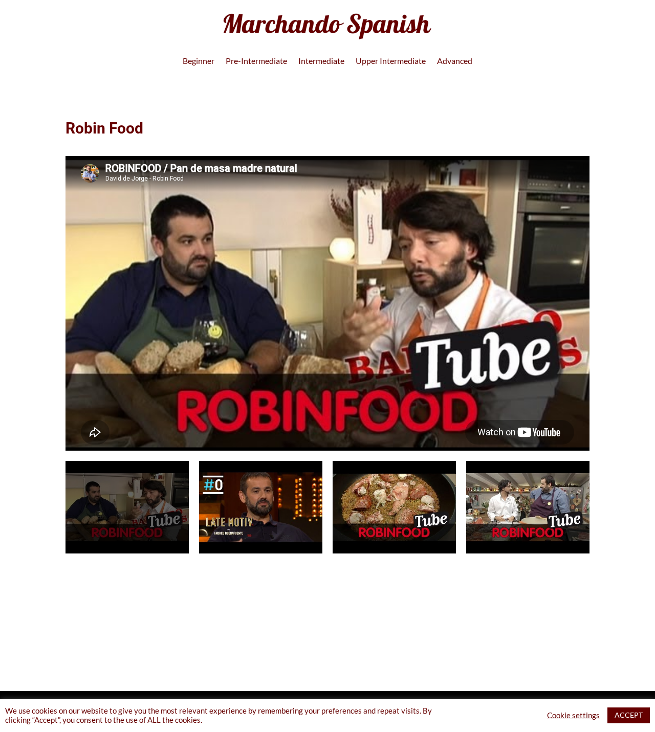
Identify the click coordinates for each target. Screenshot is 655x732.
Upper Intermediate (391, 61)
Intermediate (321, 61)
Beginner (198, 61)
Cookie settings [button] (573, 715)
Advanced (454, 61)
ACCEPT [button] (629, 715)
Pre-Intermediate (256, 61)
